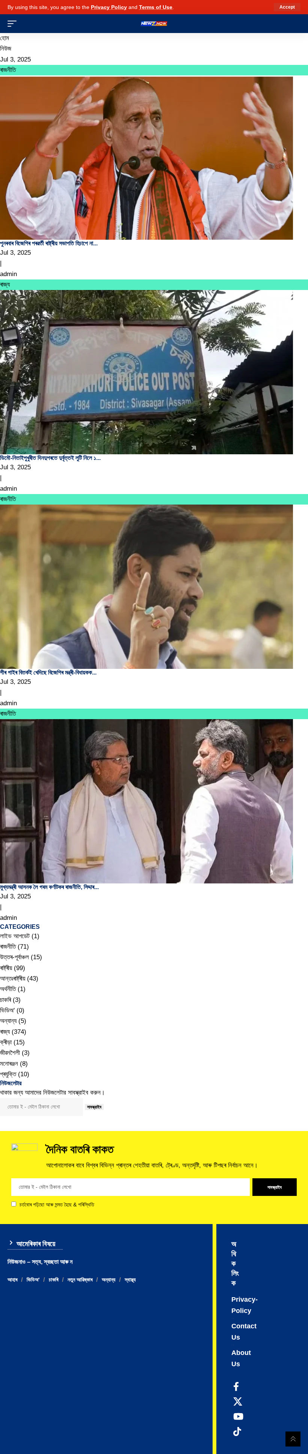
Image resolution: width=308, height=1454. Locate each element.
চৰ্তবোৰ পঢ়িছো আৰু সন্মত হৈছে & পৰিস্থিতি (57, 1205)
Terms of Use (155, 7)
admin (8, 274)
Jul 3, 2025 (15, 59)
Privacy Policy (109, 7)
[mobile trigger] (14, 24)
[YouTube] (238, 1416)
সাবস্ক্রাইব (94, 1107)
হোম (4, 38)
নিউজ (5, 48)
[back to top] (292, 1438)
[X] (237, 1401)
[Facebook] (236, 1386)
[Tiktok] (237, 1431)
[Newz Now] (153, 24)
